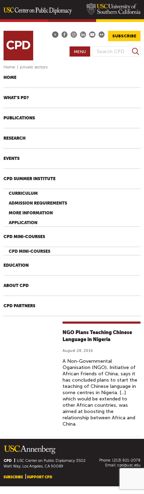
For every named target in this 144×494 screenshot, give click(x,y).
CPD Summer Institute (29, 178)
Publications (19, 118)
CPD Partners (19, 305)
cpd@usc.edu (129, 465)
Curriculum (23, 193)
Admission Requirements (38, 203)
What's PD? (16, 97)
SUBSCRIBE (124, 36)
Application (23, 222)
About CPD (16, 285)
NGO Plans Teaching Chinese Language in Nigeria (97, 336)
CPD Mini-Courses (24, 236)
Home (9, 67)
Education (16, 265)
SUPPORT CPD (39, 477)
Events (11, 158)
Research (14, 138)
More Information (31, 213)
